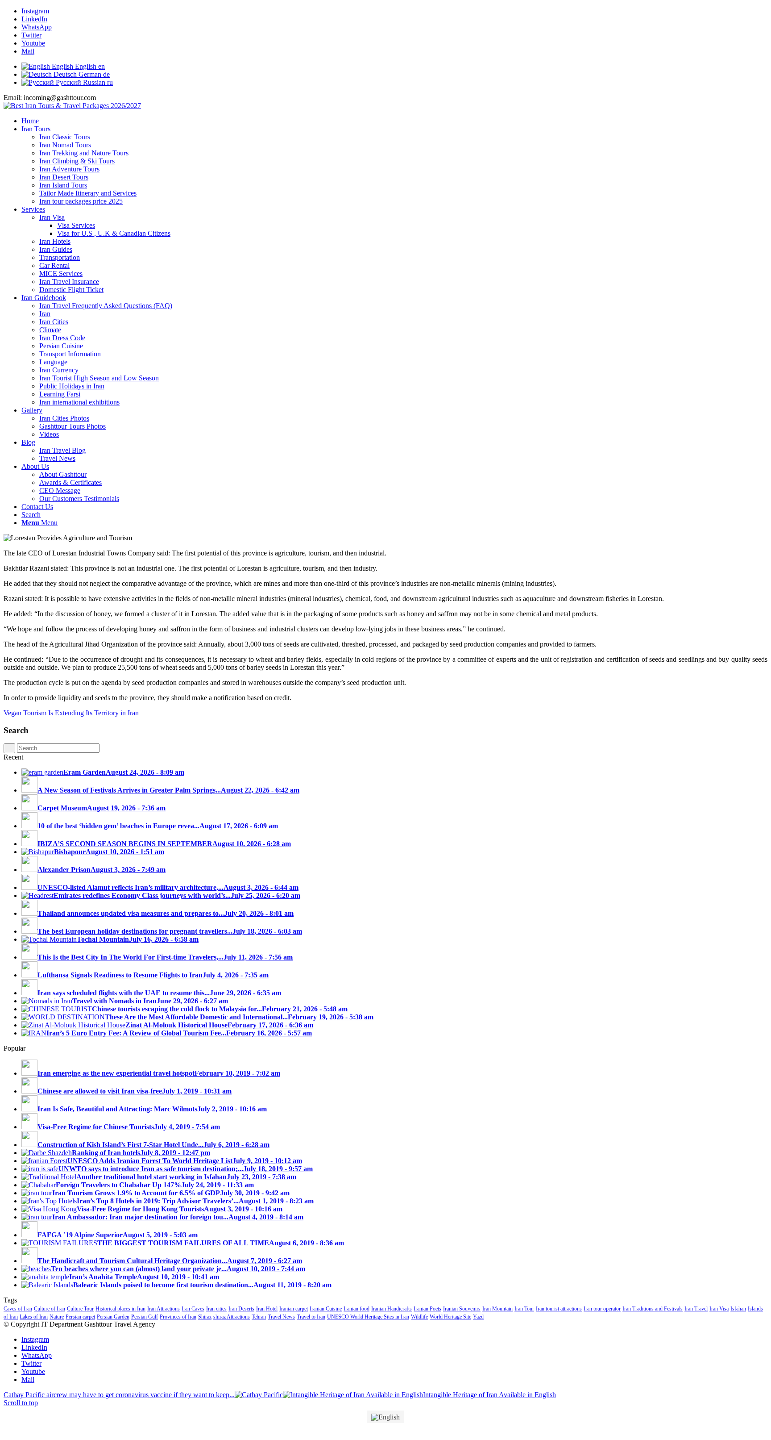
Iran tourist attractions (559, 1309)
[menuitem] (394, 121)
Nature (57, 1317)
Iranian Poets (427, 1309)
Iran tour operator (602, 1309)
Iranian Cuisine (326, 1309)
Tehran (259, 1317)
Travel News (281, 1317)
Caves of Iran (18, 1309)
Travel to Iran (311, 1317)
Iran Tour (524, 1309)
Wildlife (419, 1317)
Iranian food (356, 1309)
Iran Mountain (497, 1309)
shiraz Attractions (231, 1317)
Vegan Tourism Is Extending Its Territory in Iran (71, 713)
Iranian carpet (293, 1309)
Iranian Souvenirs (462, 1309)
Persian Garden (113, 1317)
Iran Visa (719, 1309)
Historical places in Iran (120, 1309)
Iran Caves (193, 1309)
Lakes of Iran (34, 1317)
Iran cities (216, 1309)
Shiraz (204, 1317)
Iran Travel (696, 1309)
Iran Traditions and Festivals (652, 1309)
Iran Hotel (267, 1309)
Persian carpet (80, 1317)
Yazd (478, 1317)
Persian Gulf (144, 1317)
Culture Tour (80, 1309)
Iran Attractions (163, 1309)
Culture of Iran (49, 1309)
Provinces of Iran (178, 1317)
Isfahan (738, 1309)
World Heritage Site (450, 1317)
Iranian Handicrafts (391, 1309)
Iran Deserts (241, 1309)
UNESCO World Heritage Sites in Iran (368, 1317)
